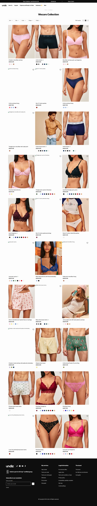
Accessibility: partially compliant (66, 480)
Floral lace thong (66, 406)
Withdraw (43, 477)
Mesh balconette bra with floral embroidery (46, 276)
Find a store (44, 480)
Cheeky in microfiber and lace (16, 60)
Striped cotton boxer (40, 363)
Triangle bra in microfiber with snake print (18, 146)
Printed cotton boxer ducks (15, 406)
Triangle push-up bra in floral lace (43, 189)
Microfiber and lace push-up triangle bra (72, 60)
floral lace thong (39, 449)
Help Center (44, 469)
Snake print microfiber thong (69, 276)
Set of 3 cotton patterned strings (43, 233)
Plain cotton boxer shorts (42, 319)
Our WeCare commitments (82, 472)
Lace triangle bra (13, 233)
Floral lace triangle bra (41, 406)
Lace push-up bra (13, 276)
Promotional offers (63, 469)
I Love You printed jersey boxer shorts (17, 449)
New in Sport (71, 1)
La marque (50, 9)
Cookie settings (62, 486)
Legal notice (61, 472)
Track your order (45, 472)
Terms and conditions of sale (65, 475)
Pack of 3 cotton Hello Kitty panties (71, 233)
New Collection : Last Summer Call (31, 1)
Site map (60, 483)
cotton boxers (39, 60)
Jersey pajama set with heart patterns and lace (74, 319)
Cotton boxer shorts (41, 146)
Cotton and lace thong (14, 103)
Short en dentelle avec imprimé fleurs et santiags (20, 319)
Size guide (43, 483)
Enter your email (9, 480)
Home (46, 9)
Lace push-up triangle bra (69, 449)
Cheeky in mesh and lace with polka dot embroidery (21, 363)
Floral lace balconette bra (14, 189)
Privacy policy (62, 477)
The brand (78, 469)
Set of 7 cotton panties (41, 103)
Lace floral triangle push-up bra (70, 189)
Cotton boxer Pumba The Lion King (71, 363)
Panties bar (53, 1)
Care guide (78, 475)
